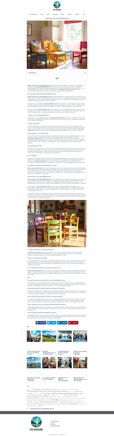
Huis (42, 14)
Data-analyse (52, 389)
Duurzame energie (60, 391)
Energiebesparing (68, 393)
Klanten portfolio (55, 426)
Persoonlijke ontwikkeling (73, 402)
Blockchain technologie (40, 389)
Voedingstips (35, 405)
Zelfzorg (40, 405)
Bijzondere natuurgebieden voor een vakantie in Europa (49, 353)
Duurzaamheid (32, 391)
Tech (84, 14)
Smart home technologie (45, 404)
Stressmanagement (57, 404)
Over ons (53, 424)
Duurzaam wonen (46, 391)
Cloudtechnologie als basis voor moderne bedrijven (63, 353)
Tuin (48, 14)
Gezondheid (52, 396)
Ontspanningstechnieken (48, 402)
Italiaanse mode (60, 398)
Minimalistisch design (65, 400)
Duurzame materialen (71, 391)
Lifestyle (55, 14)
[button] (85, 72)
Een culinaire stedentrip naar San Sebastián (49, 378)
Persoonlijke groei (62, 402)
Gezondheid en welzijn (60, 396)
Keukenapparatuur (68, 398)
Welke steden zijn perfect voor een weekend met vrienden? (33, 353)
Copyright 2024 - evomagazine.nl (57, 434)
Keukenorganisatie (75, 398)
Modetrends (80, 400)
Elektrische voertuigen (38, 394)
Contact (53, 422)
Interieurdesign (32, 398)
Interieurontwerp (42, 398)
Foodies (77, 14)
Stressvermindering (69, 404)
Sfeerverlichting (83, 402)
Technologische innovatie (81, 404)
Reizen (69, 14)
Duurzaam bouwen (76, 389)
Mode (62, 14)
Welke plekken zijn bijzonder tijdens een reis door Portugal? (80, 379)
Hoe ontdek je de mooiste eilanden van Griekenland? (33, 379)
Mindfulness (56, 400)
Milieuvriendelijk (47, 400)
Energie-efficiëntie (51, 393)
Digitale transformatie (62, 389)
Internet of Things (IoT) (52, 398)
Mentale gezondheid (38, 400)
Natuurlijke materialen (33, 402)
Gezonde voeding (41, 396)
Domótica (69, 389)
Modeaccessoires (73, 400)
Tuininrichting (29, 405)
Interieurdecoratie (71, 396)
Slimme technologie (32, 404)
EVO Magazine (33, 14)
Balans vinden (29, 389)
